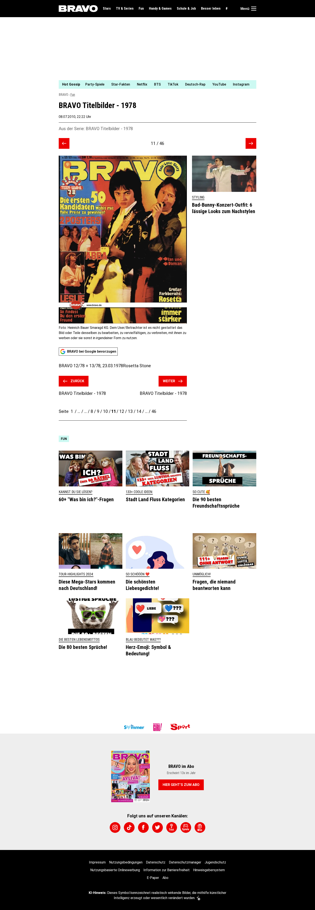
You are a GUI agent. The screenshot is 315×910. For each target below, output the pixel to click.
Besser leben (210, 8)
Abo (165, 878)
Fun (141, 8)
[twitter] (157, 827)
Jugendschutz (215, 862)
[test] (171, 827)
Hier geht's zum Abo (181, 785)
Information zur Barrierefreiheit (166, 870)
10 (105, 411)
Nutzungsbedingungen (125, 862)
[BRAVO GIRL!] (157, 727)
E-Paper (153, 878)
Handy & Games (160, 8)
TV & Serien (125, 8)
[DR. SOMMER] (134, 727)
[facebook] (143, 827)
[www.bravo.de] (78, 8)
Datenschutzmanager (185, 862)
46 (154, 411)
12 (121, 411)
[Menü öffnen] (253, 8)
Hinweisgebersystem (209, 870)
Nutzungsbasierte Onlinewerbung (115, 870)
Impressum (97, 862)
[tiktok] (129, 827)
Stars (107, 8)
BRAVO (63, 95)
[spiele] (185, 827)
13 (130, 411)
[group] (155, 84)
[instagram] (115, 827)
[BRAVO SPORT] (181, 727)
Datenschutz (155, 862)
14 (138, 411)
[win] (200, 827)
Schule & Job (186, 8)
